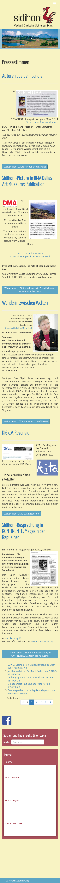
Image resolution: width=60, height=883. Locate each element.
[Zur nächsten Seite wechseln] (46, 702)
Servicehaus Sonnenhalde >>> (42, 122)
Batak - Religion (11, 800)
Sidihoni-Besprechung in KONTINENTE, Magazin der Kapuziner (23, 531)
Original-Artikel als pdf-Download (18, 328)
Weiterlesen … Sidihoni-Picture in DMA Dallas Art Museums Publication (30, 290)
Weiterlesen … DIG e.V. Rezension (21, 513)
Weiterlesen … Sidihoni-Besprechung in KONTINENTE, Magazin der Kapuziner (30, 654)
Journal (9, 761)
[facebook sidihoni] (5, 718)
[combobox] (27, 741)
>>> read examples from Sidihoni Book (30, 256)
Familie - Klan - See (13, 823)
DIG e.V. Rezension (17, 433)
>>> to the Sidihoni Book (30, 253)
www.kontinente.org (41, 641)
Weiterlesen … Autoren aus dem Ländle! (25, 166)
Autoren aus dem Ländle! (23, 76)
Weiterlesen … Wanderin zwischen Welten (26, 421)
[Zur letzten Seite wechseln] (50, 702)
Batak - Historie (11, 777)
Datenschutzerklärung (17, 880)
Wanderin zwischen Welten (25, 303)
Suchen (7, 742)
